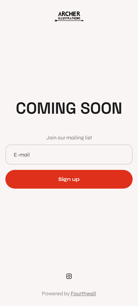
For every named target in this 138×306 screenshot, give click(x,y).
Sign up (69, 179)
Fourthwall (83, 293)
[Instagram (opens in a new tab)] (69, 276)
